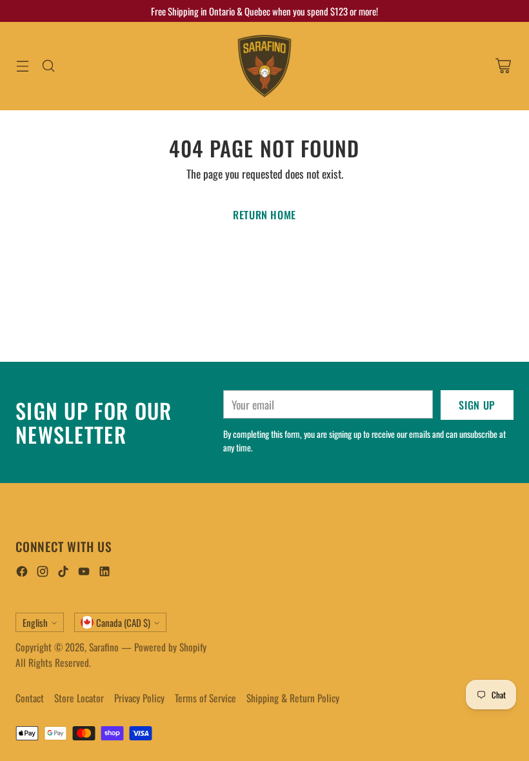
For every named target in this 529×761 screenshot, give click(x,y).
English (35, 622)
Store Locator (79, 698)
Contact (29, 698)
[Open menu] (22, 66)
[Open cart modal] (503, 66)
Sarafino (104, 647)
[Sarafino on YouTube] (84, 573)
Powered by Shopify (170, 647)
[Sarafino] (264, 66)
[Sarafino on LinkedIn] (104, 573)
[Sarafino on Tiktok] (63, 573)
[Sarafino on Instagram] (42, 573)
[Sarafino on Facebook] (22, 573)
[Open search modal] (48, 66)
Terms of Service (205, 698)
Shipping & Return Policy (292, 698)
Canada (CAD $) (123, 622)
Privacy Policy (139, 698)
